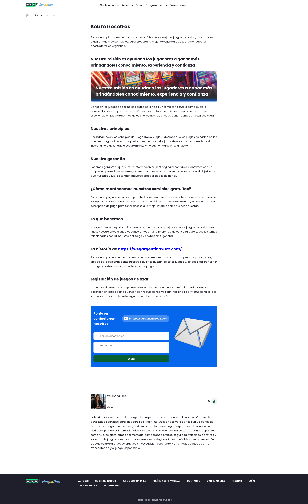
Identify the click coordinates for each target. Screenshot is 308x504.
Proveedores (178, 5)
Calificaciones (109, 5)
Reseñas (127, 5)
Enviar (131, 358)
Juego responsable (134, 480)
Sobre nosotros (105, 480)
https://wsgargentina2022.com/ (150, 249)
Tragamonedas (156, 5)
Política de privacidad (166, 480)
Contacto (193, 480)
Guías (139, 5)
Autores (83, 480)
